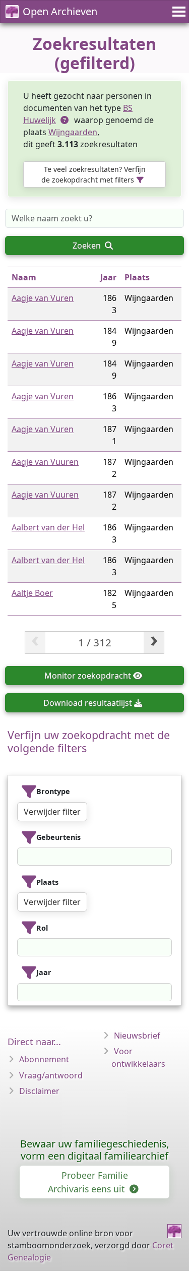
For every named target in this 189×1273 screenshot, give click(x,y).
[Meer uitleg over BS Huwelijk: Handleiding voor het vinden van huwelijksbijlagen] (65, 120)
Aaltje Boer (32, 592)
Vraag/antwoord (51, 1075)
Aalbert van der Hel (48, 527)
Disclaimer (39, 1091)
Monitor (87, 675)
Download (87, 702)
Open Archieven (60, 11)
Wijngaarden (72, 132)
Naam (24, 277)
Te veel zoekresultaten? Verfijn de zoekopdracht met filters (93, 174)
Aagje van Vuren (43, 298)
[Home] (174, 1231)
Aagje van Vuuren (45, 461)
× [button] (165, 856)
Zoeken (88, 245)
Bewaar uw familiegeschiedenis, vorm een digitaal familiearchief (94, 1150)
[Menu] (177, 12)
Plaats (137, 277)
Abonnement (44, 1059)
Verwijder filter (52, 811)
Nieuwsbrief (137, 1035)
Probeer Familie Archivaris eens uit (88, 1181)
